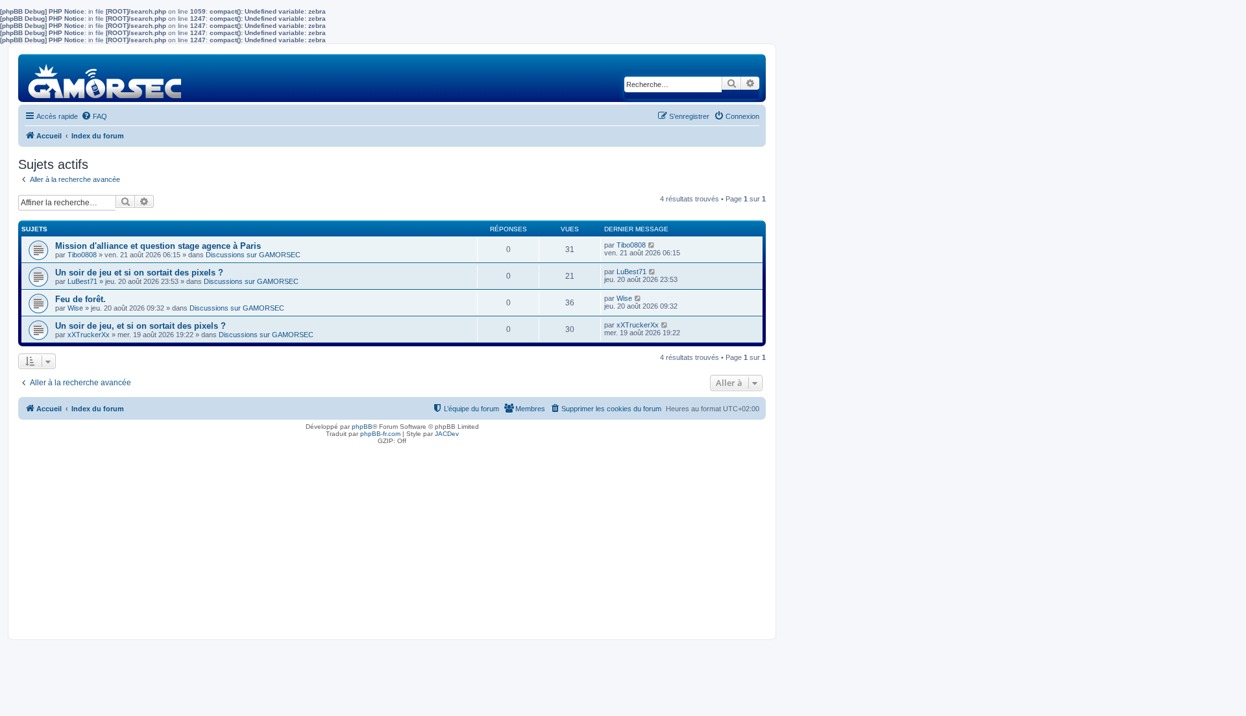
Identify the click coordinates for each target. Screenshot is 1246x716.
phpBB (362, 426)
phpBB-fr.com (380, 433)
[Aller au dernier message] (652, 245)
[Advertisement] (392, 539)
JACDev (447, 433)
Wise (75, 308)
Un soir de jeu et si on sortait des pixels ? (139, 272)
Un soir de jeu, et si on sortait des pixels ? (140, 326)
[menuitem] (94, 116)
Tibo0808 (82, 255)
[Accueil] (105, 77)
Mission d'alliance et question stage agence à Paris (158, 246)
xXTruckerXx (88, 335)
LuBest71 (82, 281)
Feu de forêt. (80, 299)
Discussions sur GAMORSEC (253, 255)
